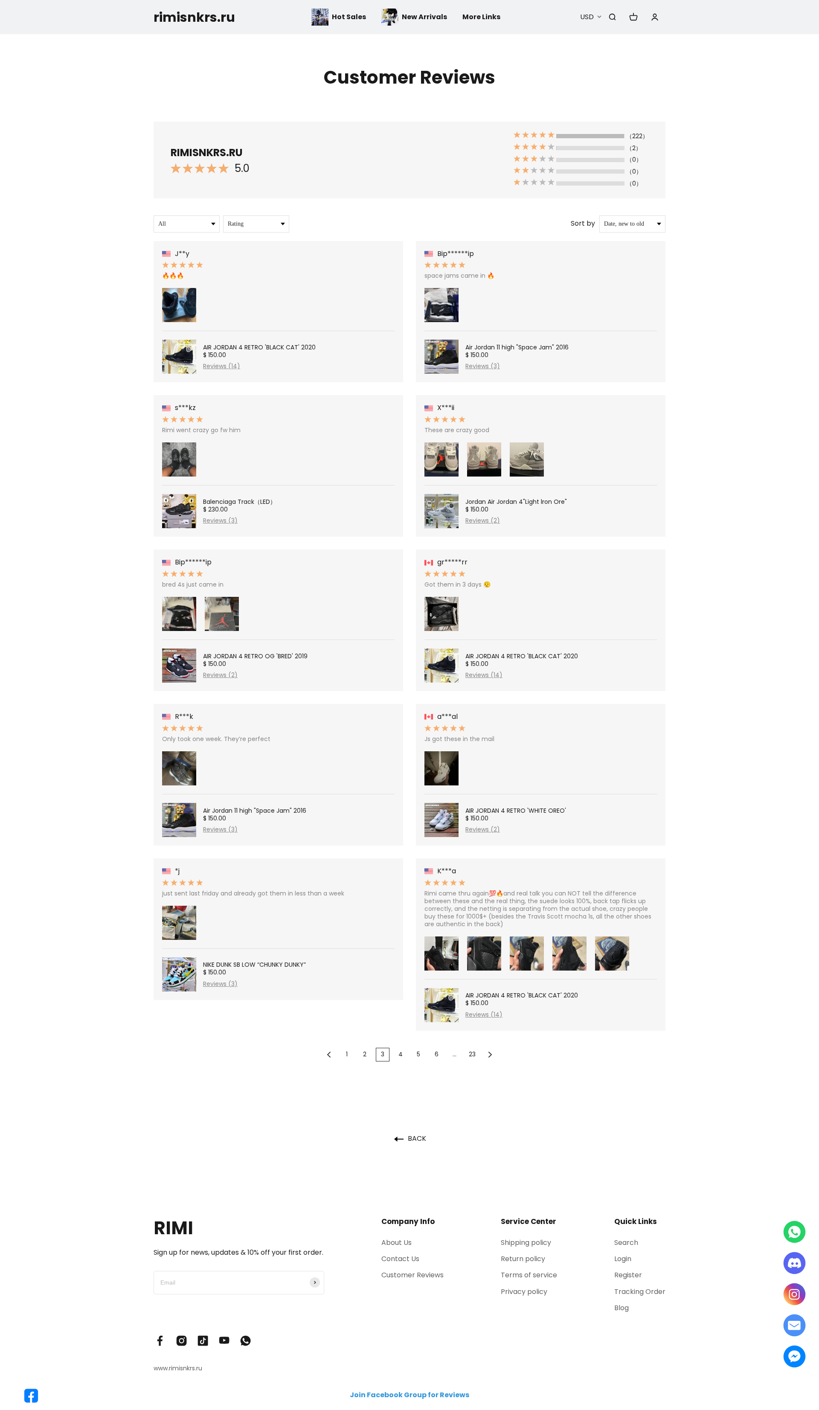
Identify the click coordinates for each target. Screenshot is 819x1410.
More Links (481, 17)
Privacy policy (524, 1292)
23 (472, 1054)
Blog (621, 1308)
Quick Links (635, 1221)
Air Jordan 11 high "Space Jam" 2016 (254, 810)
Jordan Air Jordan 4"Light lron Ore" (516, 501)
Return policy (523, 1259)
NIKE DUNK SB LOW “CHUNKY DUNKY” (254, 964)
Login (622, 1259)
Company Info (408, 1221)
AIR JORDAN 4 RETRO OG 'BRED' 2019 (255, 656)
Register (628, 1275)
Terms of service (529, 1275)
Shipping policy (526, 1242)
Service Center (528, 1221)
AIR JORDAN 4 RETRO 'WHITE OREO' (515, 810)
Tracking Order (639, 1292)
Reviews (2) (220, 675)
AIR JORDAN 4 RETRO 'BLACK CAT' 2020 (259, 347)
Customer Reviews (412, 1275)
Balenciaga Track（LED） (239, 501)
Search (626, 1242)
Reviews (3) (220, 520)
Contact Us (400, 1259)
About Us (396, 1242)
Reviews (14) (221, 366)
